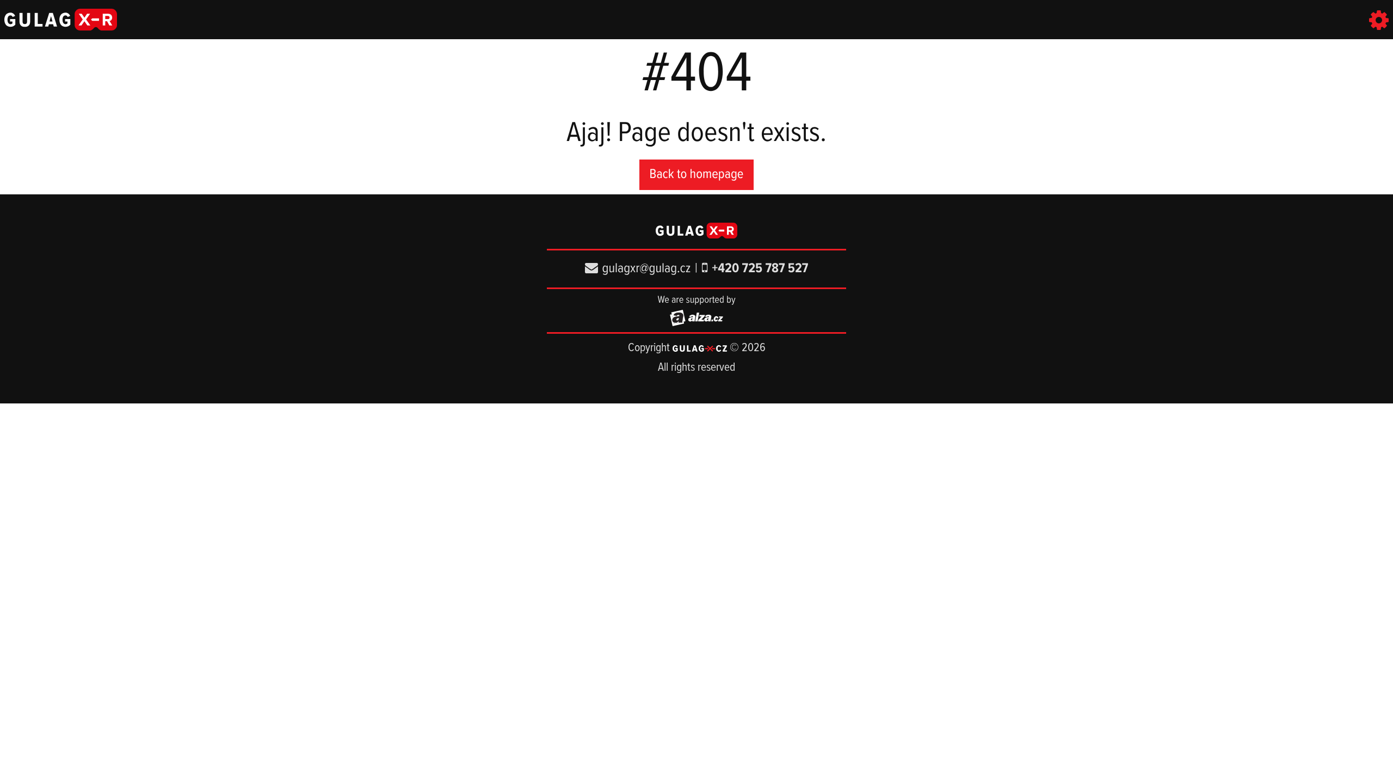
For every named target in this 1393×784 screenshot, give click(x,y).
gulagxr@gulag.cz (646, 269)
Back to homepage (697, 174)
